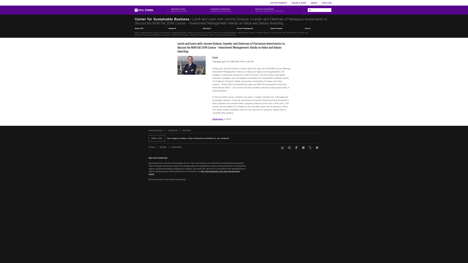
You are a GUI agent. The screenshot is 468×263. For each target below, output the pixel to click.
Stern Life (327, 3)
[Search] (310, 10)
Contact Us (172, 130)
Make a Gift (156, 138)
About (157, 33)
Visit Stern (186, 130)
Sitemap (163, 147)
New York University (158, 158)
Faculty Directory (156, 130)
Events (252, 33)
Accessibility (176, 147)
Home (137, 33)
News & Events (276, 28)
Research (172, 28)
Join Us (307, 28)
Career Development (245, 28)
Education (207, 28)
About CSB (139, 28)
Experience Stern (147, 33)
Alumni (314, 3)
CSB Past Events (263, 33)
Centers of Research (195, 33)
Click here (217, 119)
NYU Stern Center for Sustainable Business (220, 33)
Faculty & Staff (299, 3)
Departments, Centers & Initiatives (173, 33)
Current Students (278, 3)
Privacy (152, 147)
